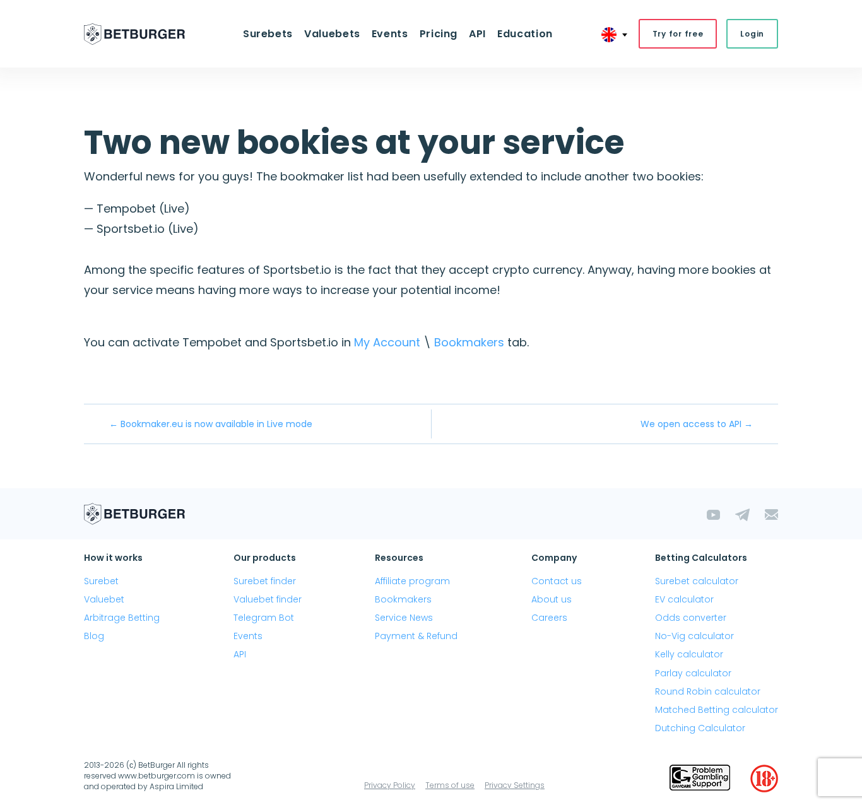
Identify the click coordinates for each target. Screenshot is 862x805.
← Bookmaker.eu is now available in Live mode (210, 424)
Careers (549, 617)
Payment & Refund (416, 636)
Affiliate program (412, 581)
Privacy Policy (389, 785)
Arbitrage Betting (122, 617)
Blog (94, 636)
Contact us (556, 581)
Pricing (439, 34)
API (477, 34)
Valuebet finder (267, 599)
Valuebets (332, 34)
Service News (404, 617)
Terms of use (450, 785)
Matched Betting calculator (716, 709)
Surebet (101, 581)
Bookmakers (469, 342)
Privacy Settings (515, 785)
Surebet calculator (696, 581)
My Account (387, 342)
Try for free (678, 33)
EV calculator (684, 599)
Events (248, 636)
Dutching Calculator (700, 728)
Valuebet (104, 599)
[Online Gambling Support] (700, 778)
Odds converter (690, 617)
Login (752, 33)
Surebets (268, 34)
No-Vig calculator (694, 636)
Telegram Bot (263, 617)
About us (551, 599)
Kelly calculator (689, 654)
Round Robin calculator (707, 691)
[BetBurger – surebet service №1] (134, 34)
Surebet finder (264, 581)
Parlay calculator (693, 673)
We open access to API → (697, 424)
